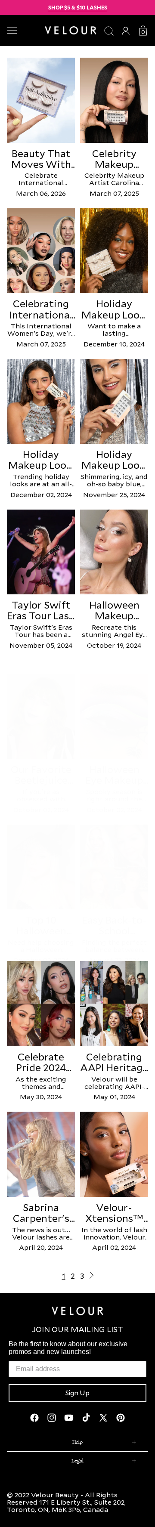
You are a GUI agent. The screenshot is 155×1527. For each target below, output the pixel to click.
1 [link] (63, 1276)
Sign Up (77, 1393)
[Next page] (91, 1276)
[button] (22, 30)
